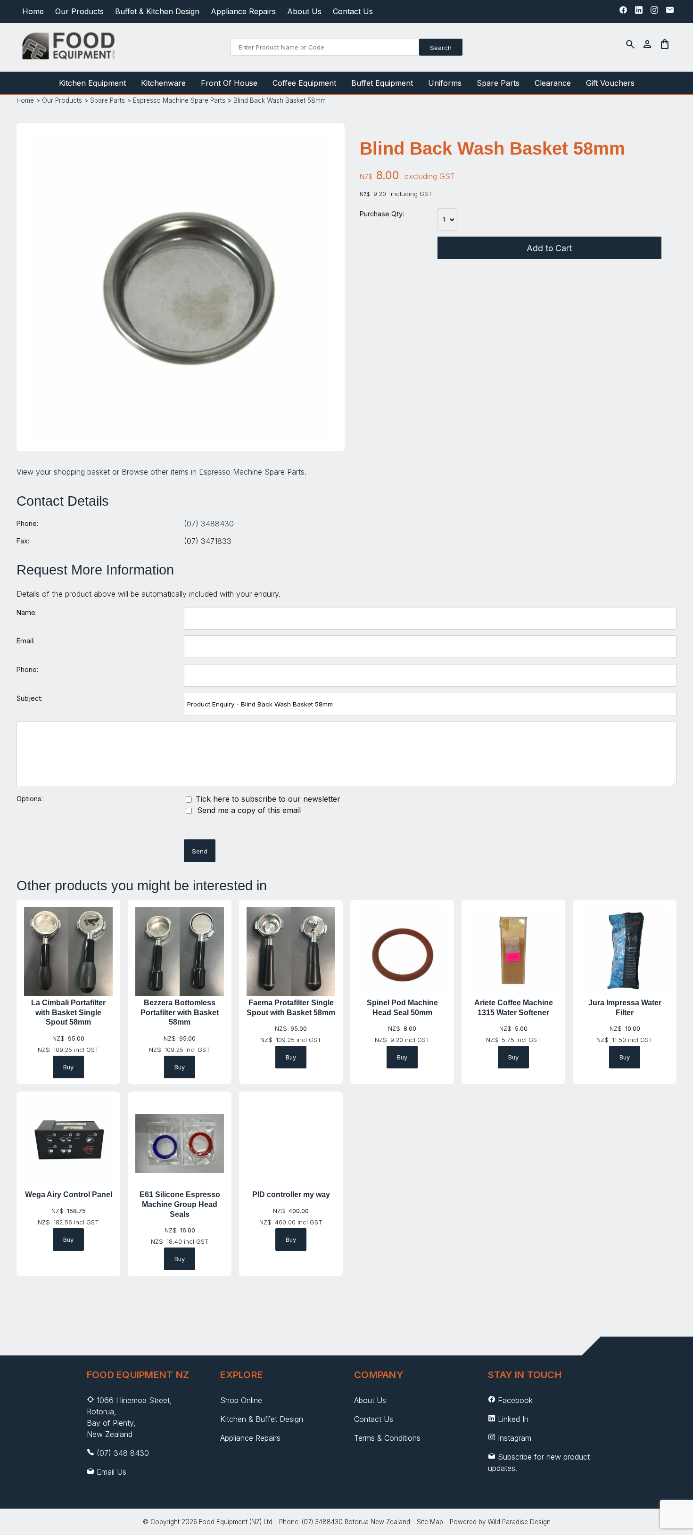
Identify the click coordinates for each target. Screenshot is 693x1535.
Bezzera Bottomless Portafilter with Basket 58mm (179, 1012)
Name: (26, 612)
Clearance (553, 83)
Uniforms (445, 83)
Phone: (27, 523)
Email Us (111, 1472)
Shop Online (241, 1400)
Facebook (515, 1400)
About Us (304, 11)
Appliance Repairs (243, 11)
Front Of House (229, 83)
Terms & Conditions (387, 1438)
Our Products (79, 11)
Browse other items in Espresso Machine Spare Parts (213, 471)
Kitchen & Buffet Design (261, 1419)
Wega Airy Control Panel (68, 1194)
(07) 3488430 (209, 523)
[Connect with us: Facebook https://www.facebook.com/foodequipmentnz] (623, 12)
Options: (29, 799)
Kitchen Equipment (92, 83)
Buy (68, 1067)
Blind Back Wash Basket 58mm (279, 100)
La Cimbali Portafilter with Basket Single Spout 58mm (68, 1012)
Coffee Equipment (304, 83)
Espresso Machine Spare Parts (179, 100)
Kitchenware (163, 83)
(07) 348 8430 (123, 1453)
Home (33, 11)
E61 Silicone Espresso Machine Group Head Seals (180, 1204)
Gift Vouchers (610, 83)
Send (199, 851)
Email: (25, 641)
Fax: (22, 541)
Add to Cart (549, 248)
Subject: (29, 698)
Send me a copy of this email (248, 810)
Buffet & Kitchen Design (157, 11)
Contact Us (353, 11)
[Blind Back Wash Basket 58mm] (180, 435)
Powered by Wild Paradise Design (500, 1522)
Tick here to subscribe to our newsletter (266, 799)
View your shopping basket (63, 471)
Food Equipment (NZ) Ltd (235, 1522)
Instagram (514, 1438)
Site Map (430, 1522)
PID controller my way (291, 1194)
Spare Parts (498, 83)
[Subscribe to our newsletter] (669, 12)
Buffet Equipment (382, 83)
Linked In (513, 1419)
